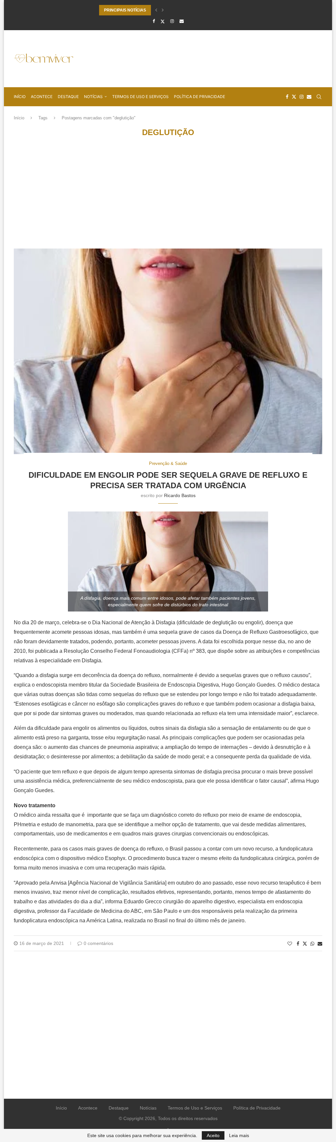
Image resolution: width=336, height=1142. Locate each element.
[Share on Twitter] (305, 943)
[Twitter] (162, 21)
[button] (156, 10)
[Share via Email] (320, 943)
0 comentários (98, 943)
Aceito (213, 1135)
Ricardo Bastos (180, 495)
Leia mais (239, 1135)
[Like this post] (289, 943)
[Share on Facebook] (298, 943)
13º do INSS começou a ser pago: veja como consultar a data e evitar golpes (170, 10)
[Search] (319, 96)
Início (20, 96)
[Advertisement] (202, 58)
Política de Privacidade (199, 96)
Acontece (41, 96)
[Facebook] (154, 21)
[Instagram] (172, 21)
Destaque (68, 96)
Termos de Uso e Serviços (140, 96)
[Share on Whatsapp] (312, 943)
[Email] (181, 21)
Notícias (93, 96)
